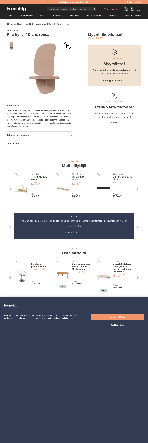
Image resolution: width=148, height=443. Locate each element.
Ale (41, 15)
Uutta (9, 15)
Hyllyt (31, 24)
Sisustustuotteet (94, 15)
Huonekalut (56, 15)
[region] (74, 370)
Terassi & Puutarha (132, 15)
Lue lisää (113, 122)
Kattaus (112, 15)
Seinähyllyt (41, 24)
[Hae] (93, 9)
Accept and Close (117, 317)
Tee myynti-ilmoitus (113, 80)
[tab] (39, 106)
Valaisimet (74, 15)
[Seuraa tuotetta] (67, 45)
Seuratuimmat (26, 15)
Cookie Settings (117, 325)
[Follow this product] (17, 174)
